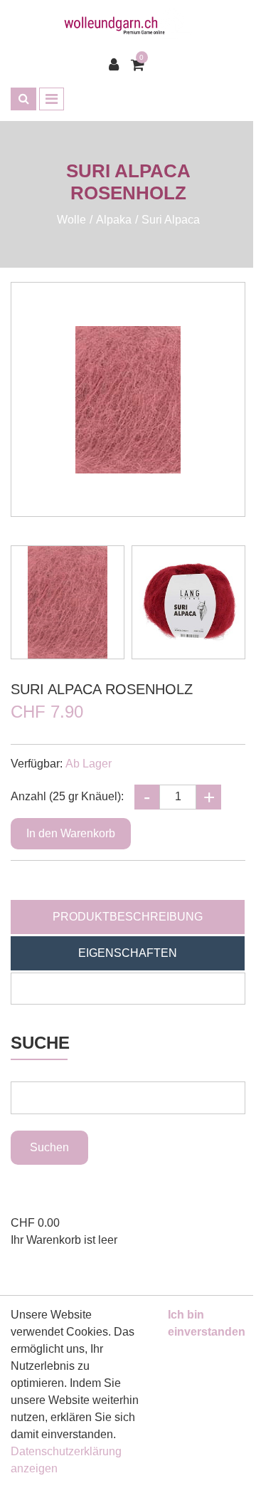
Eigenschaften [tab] (127, 953)
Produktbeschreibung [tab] (128, 917)
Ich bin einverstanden (206, 1323)
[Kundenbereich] (117, 65)
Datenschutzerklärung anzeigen (66, 1459)
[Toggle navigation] (51, 99)
